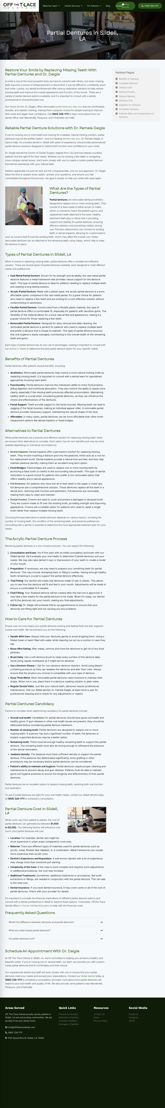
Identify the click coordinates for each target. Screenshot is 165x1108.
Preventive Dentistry (68, 1014)
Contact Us (99, 1014)
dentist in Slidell (17, 348)
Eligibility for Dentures (130, 105)
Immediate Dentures (128, 109)
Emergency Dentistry (69, 1024)
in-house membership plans (34, 905)
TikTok (132, 1020)
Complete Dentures (128, 83)
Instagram (133, 1017)
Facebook (133, 1014)
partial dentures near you (68, 106)
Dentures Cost (126, 100)
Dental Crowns (18, 499)
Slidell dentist (17, 106)
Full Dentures (17, 483)
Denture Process (127, 92)
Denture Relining (127, 96)
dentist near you (71, 138)
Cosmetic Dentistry (68, 1020)
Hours (96, 1017)
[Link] (19, 6)
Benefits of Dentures (129, 79)
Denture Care (125, 87)
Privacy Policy (100, 1020)
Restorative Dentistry (69, 1017)
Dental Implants (19, 451)
